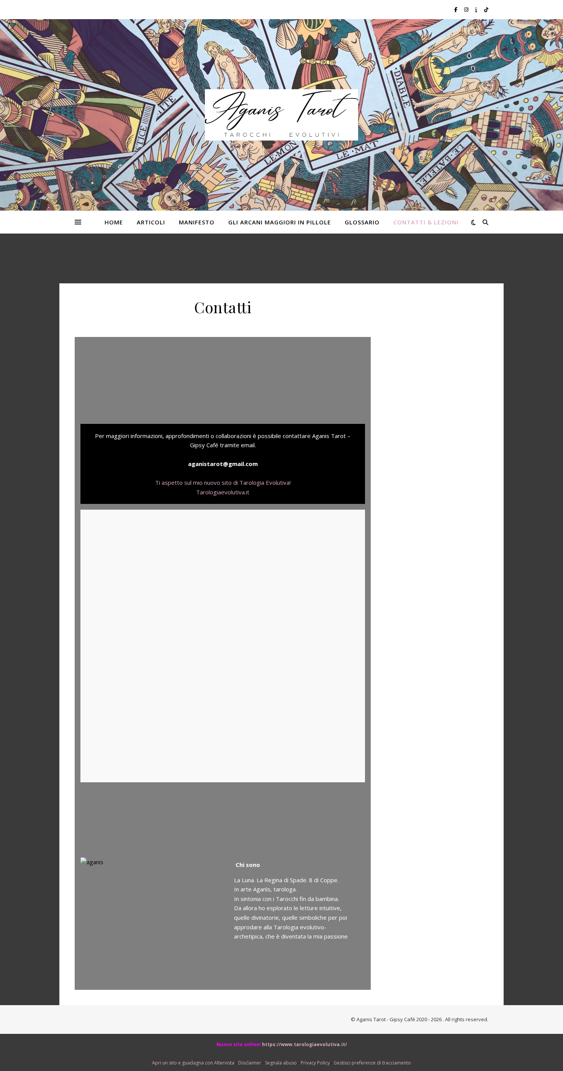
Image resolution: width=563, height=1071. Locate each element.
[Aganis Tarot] (281, 114)
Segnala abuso (281, 1063)
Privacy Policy (315, 1063)
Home (114, 222)
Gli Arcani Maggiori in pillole (279, 222)
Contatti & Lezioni (425, 222)
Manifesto (196, 222)
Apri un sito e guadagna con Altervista (193, 1063)
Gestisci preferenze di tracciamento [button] (372, 1063)
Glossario (362, 222)
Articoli (151, 222)
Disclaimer (249, 1063)
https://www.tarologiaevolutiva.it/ (304, 1044)
